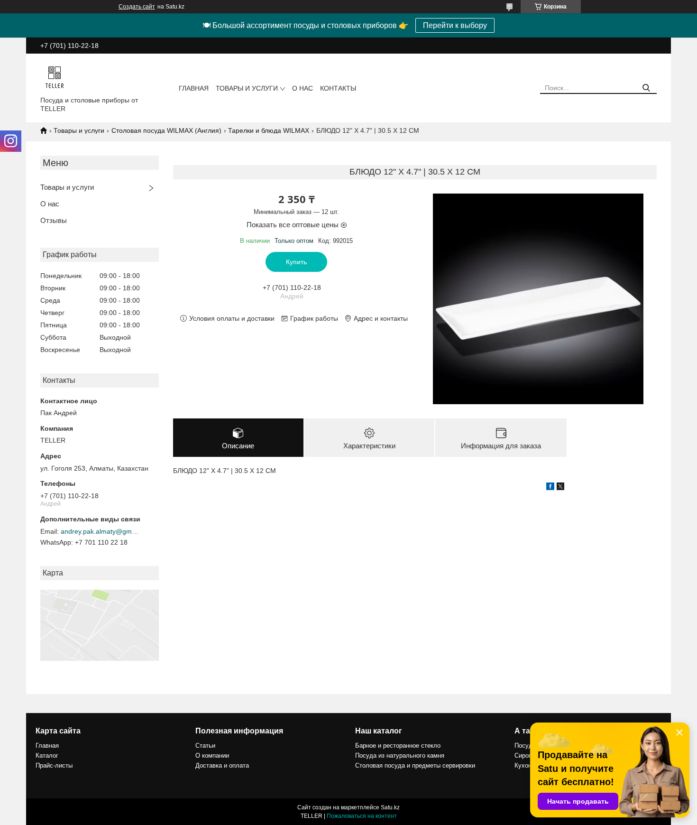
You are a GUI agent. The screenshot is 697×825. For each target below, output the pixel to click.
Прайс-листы (54, 765)
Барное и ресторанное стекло (397, 745)
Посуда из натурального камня (399, 755)
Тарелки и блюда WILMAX (268, 130)
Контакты (338, 88)
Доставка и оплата (222, 765)
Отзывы (53, 220)
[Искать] (646, 88)
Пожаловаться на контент (362, 816)
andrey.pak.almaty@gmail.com (101, 531)
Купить (296, 262)
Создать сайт (137, 6)
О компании (212, 755)
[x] (560, 487)
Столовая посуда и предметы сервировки (415, 765)
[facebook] (550, 487)
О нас (302, 88)
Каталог (47, 755)
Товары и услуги (247, 88)
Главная (194, 88)
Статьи (205, 745)
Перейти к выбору (455, 25)
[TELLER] (54, 77)
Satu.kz (390, 807)
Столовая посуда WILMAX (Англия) (166, 130)
